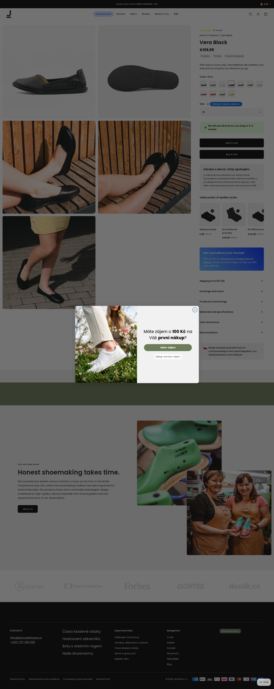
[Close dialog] (194, 309)
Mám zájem (168, 347)
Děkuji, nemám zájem (168, 356)
